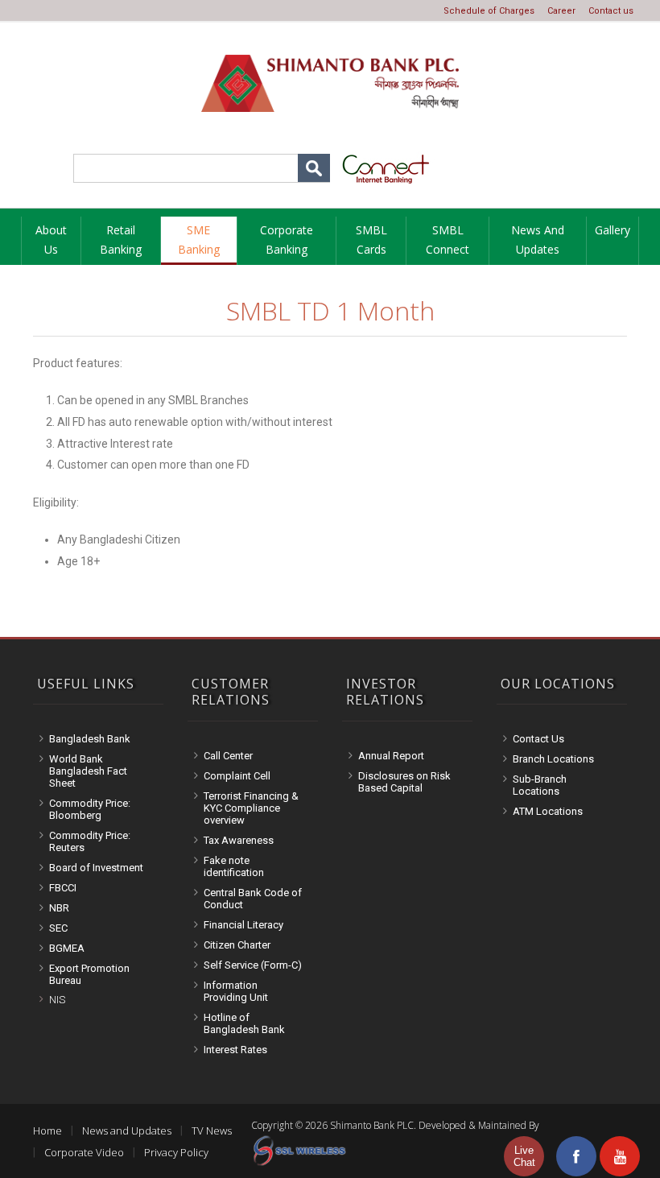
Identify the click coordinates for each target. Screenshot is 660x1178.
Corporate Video (84, 1152)
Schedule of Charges (488, 11)
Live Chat (524, 1156)
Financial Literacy (243, 925)
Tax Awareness (239, 840)
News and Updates (537, 239)
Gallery (612, 230)
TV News (212, 1130)
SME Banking (199, 239)
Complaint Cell (237, 776)
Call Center (228, 756)
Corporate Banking (286, 239)
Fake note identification (234, 866)
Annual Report (391, 756)
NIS (57, 1000)
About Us (51, 239)
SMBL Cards (371, 239)
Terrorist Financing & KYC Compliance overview (251, 808)
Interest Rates (235, 1050)
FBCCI (62, 888)
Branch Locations (553, 759)
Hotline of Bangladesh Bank (244, 1023)
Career (561, 11)
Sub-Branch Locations (540, 785)
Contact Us (538, 739)
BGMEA (67, 948)
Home (47, 1130)
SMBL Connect (447, 239)
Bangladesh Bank (89, 739)
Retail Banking (121, 239)
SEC (58, 928)
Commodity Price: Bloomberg (89, 809)
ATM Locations (548, 811)
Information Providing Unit (236, 991)
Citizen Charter (237, 945)
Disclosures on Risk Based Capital (404, 782)
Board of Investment (96, 868)
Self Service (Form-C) (253, 965)
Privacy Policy (176, 1152)
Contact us (610, 11)
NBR (59, 908)
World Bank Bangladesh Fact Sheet (88, 771)
